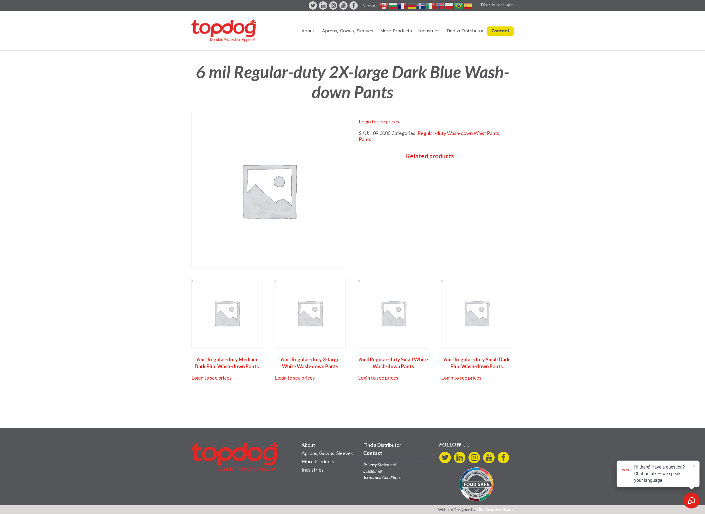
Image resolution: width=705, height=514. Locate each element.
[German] (412, 5)
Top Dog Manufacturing (223, 30)
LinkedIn (323, 5)
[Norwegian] (440, 5)
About (307, 30)
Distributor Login (497, 4)
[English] (384, 5)
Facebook (353, 5)
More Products (396, 30)
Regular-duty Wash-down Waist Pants (458, 133)
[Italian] (430, 5)
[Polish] (449, 5)
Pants (365, 139)
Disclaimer (373, 471)
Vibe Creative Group (495, 509)
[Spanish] (468, 5)
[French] (402, 5)
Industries (429, 30)
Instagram (333, 5)
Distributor (465, 30)
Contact (500, 30)
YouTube (343, 5)
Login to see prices (379, 121)
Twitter (313, 5)
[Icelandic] (421, 5)
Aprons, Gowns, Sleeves (347, 30)
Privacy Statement (379, 464)
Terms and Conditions (382, 477)
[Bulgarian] (393, 5)
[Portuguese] (458, 5)
